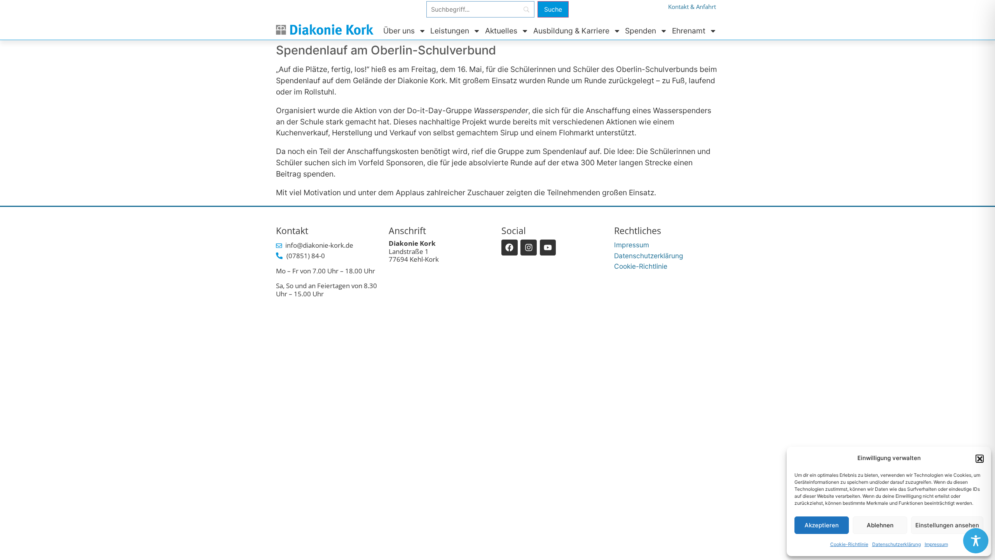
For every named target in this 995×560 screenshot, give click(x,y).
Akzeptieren (822, 525)
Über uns (399, 30)
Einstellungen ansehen (947, 525)
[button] (979, 458)
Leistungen (449, 30)
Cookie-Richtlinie (849, 544)
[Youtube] (548, 248)
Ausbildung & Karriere (571, 30)
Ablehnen (880, 525)
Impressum (936, 544)
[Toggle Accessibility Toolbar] (975, 540)
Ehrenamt (688, 30)
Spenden (640, 30)
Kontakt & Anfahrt (692, 7)
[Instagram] (528, 248)
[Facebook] (509, 248)
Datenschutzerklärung (896, 544)
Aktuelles (501, 30)
